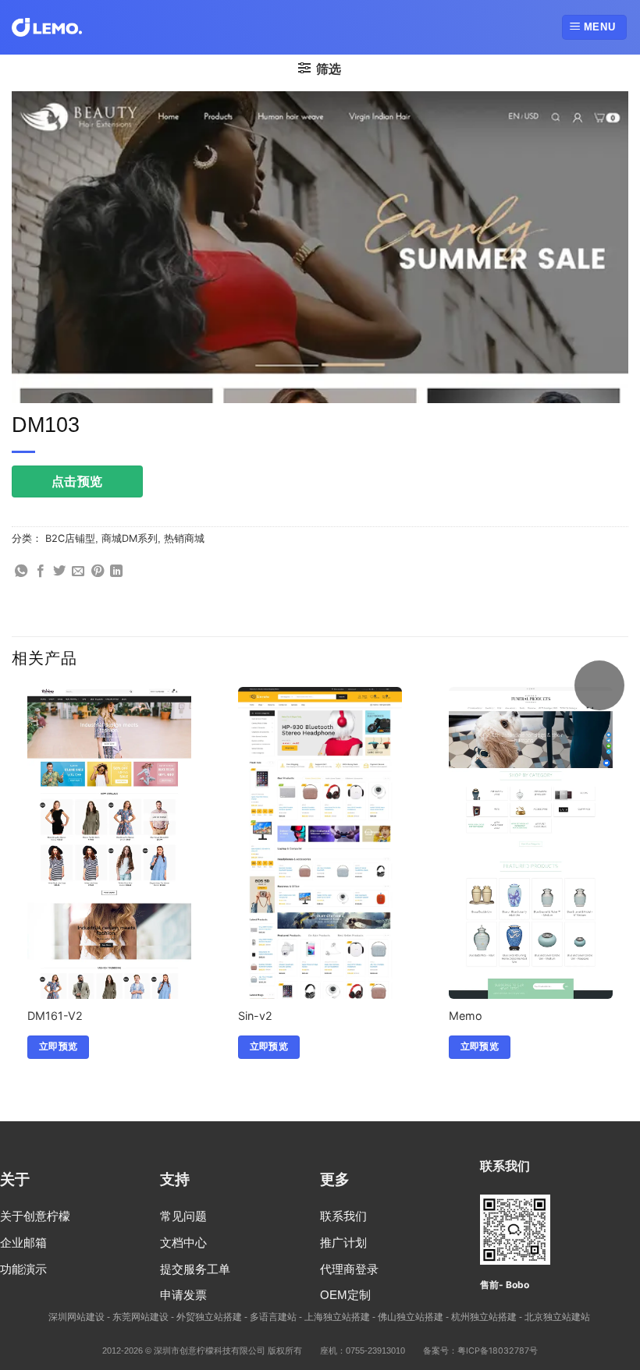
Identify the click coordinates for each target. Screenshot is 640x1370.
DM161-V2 (55, 1015)
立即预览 (58, 1046)
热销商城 (184, 538)
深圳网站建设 (76, 1316)
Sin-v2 (255, 1015)
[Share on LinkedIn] (116, 572)
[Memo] (531, 865)
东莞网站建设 (140, 1316)
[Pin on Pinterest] (97, 572)
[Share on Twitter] (59, 572)
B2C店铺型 (70, 538)
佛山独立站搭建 (410, 1316)
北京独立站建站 (557, 1316)
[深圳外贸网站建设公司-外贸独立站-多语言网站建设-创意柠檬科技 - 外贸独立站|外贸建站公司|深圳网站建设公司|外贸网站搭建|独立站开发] (47, 27)
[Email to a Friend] (78, 572)
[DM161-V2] (109, 886)
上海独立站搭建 (337, 1316)
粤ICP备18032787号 (497, 1351)
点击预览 (77, 481)
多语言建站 (273, 1316)
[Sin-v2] (320, 931)
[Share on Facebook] (40, 572)
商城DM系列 (129, 538)
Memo (465, 1015)
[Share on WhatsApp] (21, 572)
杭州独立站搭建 (484, 1316)
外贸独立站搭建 (209, 1316)
